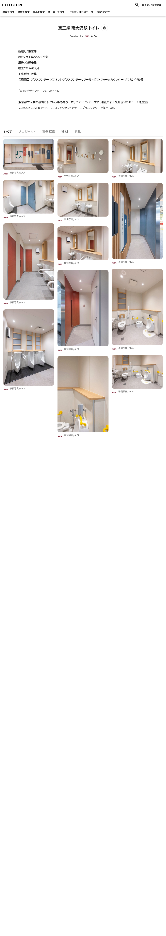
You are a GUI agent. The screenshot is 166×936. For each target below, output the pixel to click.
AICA (22, 172)
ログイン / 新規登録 (151, 5)
